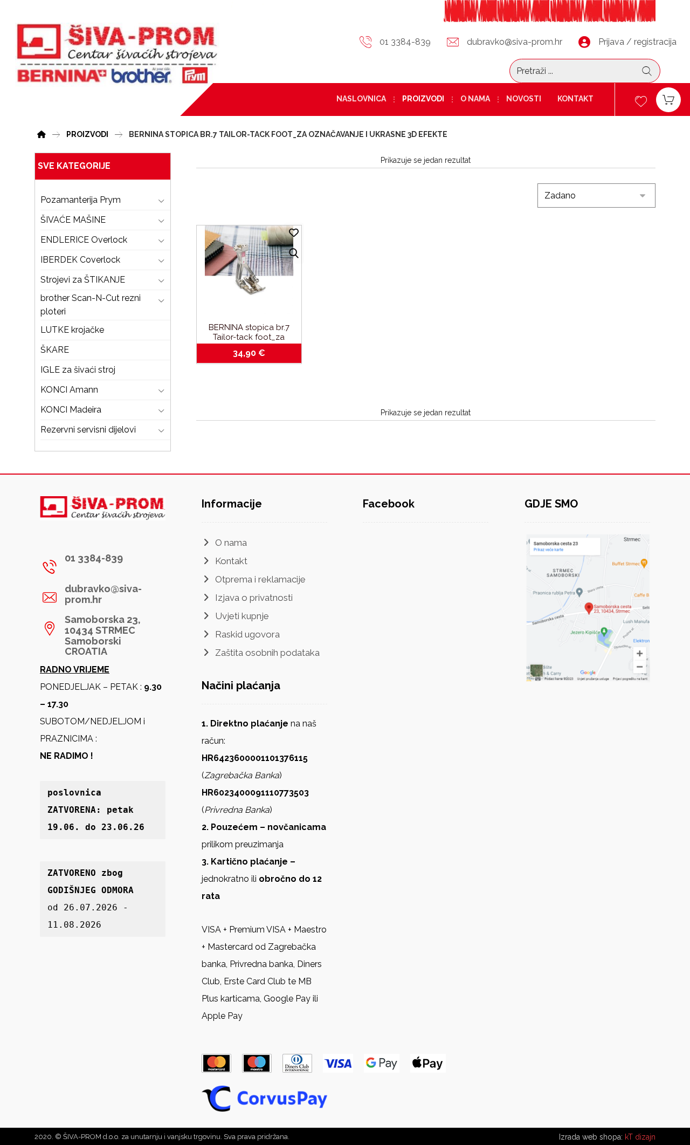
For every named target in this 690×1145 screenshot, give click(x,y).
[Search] (647, 71)
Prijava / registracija (637, 42)
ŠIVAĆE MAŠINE (73, 220)
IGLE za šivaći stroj (77, 370)
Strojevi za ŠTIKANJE (82, 280)
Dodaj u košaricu (255, 353)
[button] (98, 567)
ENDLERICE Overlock (83, 240)
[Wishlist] (641, 100)
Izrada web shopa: (591, 1137)
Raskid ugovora (247, 634)
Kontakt (231, 561)
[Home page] (41, 133)
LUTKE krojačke (72, 330)
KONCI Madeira (70, 409)
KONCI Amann (69, 390)
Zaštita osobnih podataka (267, 652)
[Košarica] (668, 99)
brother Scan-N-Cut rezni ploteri (90, 305)
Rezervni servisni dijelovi (88, 429)
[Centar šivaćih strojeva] (117, 54)
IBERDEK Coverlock (80, 260)
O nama (231, 542)
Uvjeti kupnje (242, 616)
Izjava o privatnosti (254, 597)
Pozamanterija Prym (80, 200)
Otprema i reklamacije (260, 579)
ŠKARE (54, 350)
